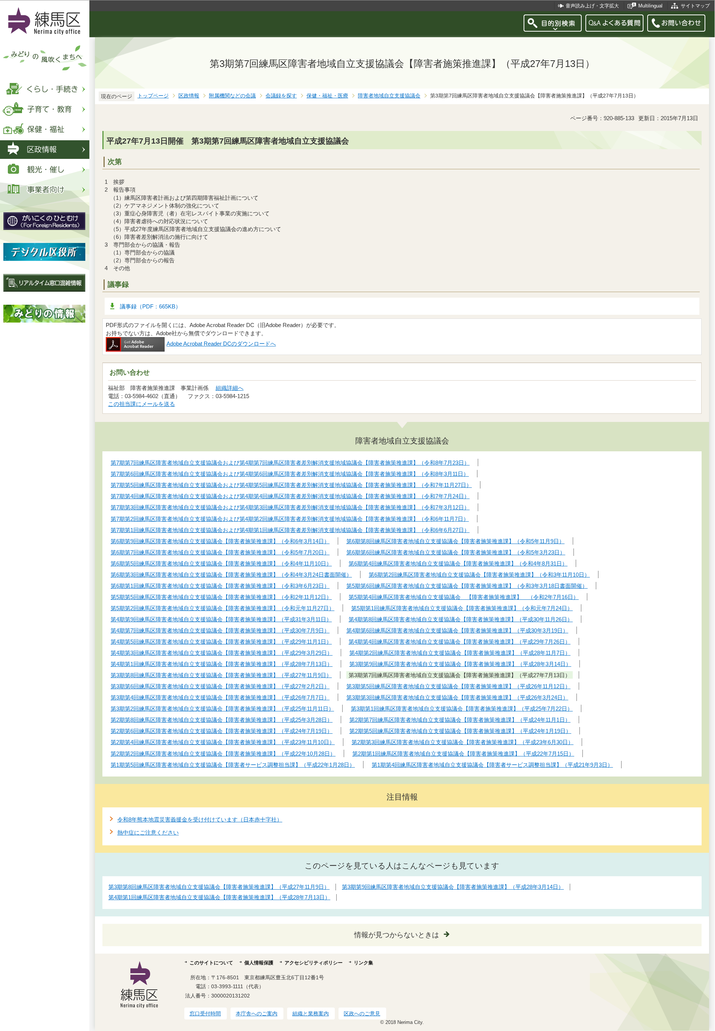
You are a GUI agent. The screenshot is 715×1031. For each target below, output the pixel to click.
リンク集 (363, 963)
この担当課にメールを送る (141, 404)
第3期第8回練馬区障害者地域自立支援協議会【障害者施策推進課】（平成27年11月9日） (219, 887)
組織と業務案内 (310, 1013)
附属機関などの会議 (232, 96)
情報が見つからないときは (396, 935)
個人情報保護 (258, 963)
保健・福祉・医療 (327, 96)
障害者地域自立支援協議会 (389, 96)
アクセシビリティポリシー (314, 963)
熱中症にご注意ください (148, 832)
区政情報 (188, 96)
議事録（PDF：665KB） (150, 306)
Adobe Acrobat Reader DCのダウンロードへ (221, 343)
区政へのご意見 (362, 1013)
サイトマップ (695, 6)
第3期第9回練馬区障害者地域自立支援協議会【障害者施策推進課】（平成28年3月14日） (453, 887)
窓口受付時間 (205, 1013)
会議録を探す (281, 96)
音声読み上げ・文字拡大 (592, 6)
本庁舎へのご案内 (256, 1013)
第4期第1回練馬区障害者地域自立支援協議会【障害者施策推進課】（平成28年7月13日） (219, 897)
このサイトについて (211, 963)
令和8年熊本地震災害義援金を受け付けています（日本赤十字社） (199, 819)
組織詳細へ (230, 388)
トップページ (153, 96)
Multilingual (650, 6)
